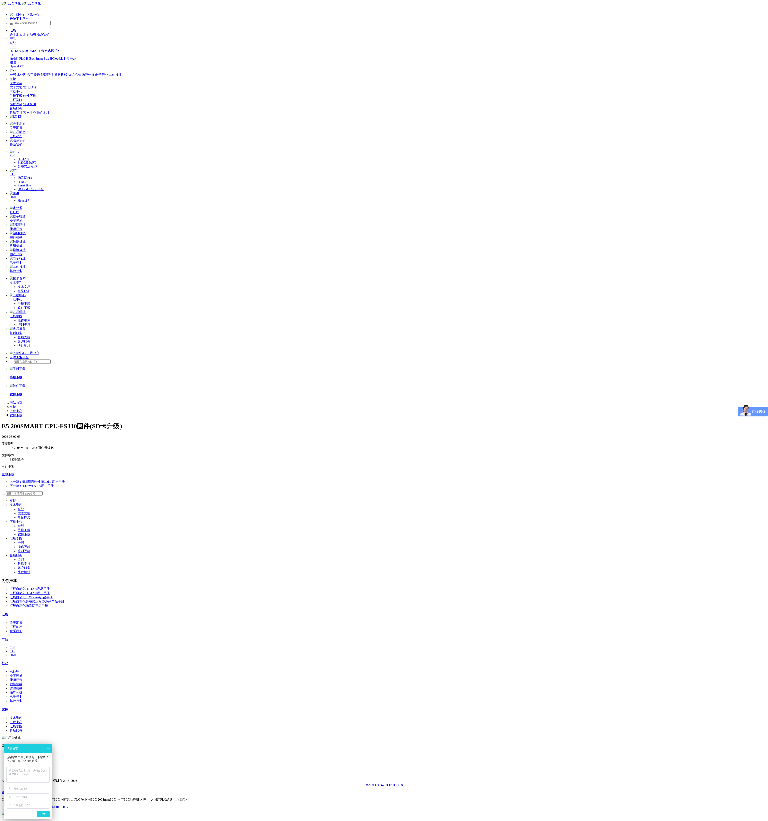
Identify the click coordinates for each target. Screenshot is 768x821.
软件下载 (16, 415)
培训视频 (24, 551)
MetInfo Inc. (60, 806)
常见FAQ (24, 517)
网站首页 (16, 402)
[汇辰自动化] (384, 4)
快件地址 (24, 572)
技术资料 (16, 505)
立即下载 (8, 474)
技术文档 (24, 513)
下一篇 (32, 486)
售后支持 (24, 563)
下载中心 (16, 411)
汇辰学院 (16, 538)
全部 (13, 43)
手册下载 (24, 530)
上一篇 (37, 481)
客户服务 (24, 568)
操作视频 (24, 547)
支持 (13, 406)
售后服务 (16, 555)
